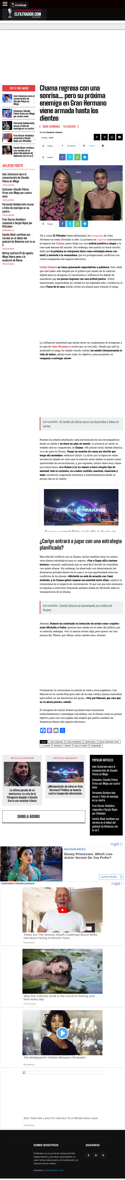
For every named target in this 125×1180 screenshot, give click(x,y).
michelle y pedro (62, 746)
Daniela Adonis (54, 132)
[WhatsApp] (112, 137)
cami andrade (56, 742)
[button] (5, 4)
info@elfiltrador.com (53, 1170)
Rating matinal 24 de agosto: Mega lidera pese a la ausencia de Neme (18, 256)
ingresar (101, 239)
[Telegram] (119, 137)
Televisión (8, 215)
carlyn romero (74, 742)
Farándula (8, 230)
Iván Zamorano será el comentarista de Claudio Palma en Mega (24, 100)
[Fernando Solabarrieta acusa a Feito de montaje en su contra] (7, 125)
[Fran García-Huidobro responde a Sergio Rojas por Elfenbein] (7, 137)
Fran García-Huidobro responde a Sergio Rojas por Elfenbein (24, 138)
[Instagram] (96, 1155)
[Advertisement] (62, 54)
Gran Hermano (51, 126)
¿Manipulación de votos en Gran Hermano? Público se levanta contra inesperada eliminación (65, 790)
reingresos (97, 235)
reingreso (96, 746)
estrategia (90, 742)
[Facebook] (97, 137)
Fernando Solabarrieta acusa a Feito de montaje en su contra (24, 126)
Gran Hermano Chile (109, 742)
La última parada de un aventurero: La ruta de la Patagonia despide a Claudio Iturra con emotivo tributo (22, 795)
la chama (45, 746)
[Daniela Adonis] (10, 816)
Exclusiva (8, 185)
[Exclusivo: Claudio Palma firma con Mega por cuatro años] (7, 113)
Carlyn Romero (48, 267)
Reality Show (80, 746)
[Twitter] (104, 137)
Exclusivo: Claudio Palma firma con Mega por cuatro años (24, 113)
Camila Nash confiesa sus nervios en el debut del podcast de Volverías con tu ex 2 (24, 151)
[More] (102, 145)
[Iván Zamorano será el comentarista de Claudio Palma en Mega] (7, 98)
